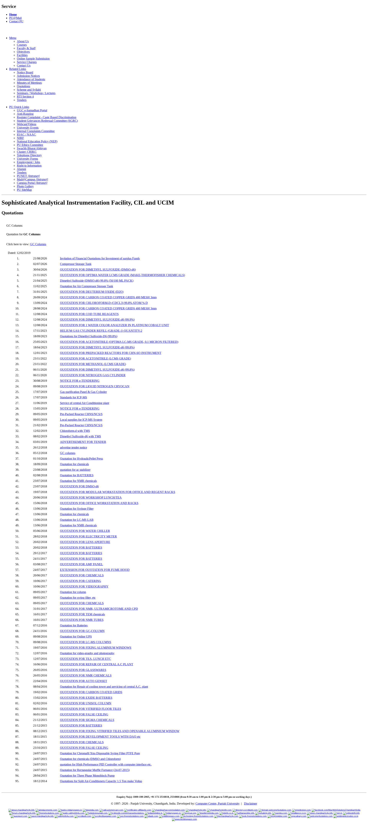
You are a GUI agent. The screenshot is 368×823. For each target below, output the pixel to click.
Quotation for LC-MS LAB (77, 519)
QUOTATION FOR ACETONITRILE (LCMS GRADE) (95, 358)
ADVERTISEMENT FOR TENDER (83, 442)
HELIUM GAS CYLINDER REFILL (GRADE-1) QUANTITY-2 (101, 330)
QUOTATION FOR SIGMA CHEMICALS (87, 720)
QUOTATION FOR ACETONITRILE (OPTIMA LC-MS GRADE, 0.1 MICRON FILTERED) (119, 341)
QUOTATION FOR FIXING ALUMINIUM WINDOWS (95, 647)
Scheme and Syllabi (29, 89)
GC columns (67, 453)
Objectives (23, 51)
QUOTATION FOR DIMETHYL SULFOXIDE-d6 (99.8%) (97, 347)
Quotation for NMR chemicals (78, 480)
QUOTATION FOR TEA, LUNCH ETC (85, 658)
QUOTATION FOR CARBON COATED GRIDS (91, 692)
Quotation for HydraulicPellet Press (81, 458)
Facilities (22, 55)
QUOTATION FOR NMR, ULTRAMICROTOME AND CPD (99, 608)
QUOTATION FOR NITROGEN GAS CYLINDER (93, 375)
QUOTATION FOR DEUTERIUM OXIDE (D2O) (91, 291)
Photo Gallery (25, 186)
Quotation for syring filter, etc (78, 597)
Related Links (17, 69)
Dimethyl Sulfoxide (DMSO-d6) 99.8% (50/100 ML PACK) (96, 280)
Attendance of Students (31, 79)
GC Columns (38, 244)
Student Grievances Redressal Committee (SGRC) (47, 120)
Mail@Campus (32, 179)
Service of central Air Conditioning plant (84, 403)
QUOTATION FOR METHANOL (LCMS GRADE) (93, 364)
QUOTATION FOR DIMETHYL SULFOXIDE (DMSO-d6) (98, 269)
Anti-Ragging (25, 113)
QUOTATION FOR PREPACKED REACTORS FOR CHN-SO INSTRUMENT (110, 353)
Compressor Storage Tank (75, 264)
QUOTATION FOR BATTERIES (81, 547)
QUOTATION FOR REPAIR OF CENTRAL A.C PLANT (96, 664)
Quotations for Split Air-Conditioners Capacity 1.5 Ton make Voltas (101, 781)
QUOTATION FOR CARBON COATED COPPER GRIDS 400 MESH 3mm (108, 297)
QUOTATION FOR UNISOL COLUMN (85, 703)
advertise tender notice (73, 447)
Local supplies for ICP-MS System (81, 419)
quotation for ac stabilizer (75, 469)
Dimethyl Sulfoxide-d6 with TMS (80, 436)
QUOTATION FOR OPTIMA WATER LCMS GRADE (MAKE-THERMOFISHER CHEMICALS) (122, 275)
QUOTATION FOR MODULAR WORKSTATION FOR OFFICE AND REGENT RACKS (117, 492)
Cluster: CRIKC (27, 151)
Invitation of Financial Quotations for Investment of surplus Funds (100, 258)
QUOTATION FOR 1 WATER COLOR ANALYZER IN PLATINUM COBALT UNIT (114, 325)
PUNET (28, 176)
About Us (23, 41)
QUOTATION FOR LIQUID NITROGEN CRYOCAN (94, 386)
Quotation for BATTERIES (77, 475)
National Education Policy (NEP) (37, 141)
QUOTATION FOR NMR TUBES (82, 619)
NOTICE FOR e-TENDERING (79, 380)
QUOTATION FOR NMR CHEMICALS (86, 675)
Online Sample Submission (33, 58)
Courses (22, 44)
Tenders (21, 100)
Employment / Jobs (28, 162)
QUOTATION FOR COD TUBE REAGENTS (89, 314)
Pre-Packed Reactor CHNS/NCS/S (81, 414)
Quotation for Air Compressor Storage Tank (86, 286)
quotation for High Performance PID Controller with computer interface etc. (106, 764)
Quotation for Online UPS (76, 636)
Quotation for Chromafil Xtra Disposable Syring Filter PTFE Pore (100, 753)
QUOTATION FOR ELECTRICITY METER (88, 536)
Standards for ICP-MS (73, 397)
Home (13, 14)
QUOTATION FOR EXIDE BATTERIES (86, 697)
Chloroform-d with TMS (75, 430)
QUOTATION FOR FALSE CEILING (84, 714)
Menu (12, 38)
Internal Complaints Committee (36, 131)
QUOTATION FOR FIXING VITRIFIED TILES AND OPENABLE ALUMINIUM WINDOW (119, 731)
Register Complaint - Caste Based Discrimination (46, 117)
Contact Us (23, 65)
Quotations (23, 86)
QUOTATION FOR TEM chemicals (82, 614)
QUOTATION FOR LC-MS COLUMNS (85, 642)
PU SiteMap (24, 189)
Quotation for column (73, 592)
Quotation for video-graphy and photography (87, 653)
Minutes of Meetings (29, 82)
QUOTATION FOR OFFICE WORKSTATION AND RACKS (99, 503)
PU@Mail (15, 18)
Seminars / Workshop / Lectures (36, 93)
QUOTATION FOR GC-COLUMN (82, 631)
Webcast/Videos (26, 124)
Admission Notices (28, 75)
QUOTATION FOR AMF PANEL (81, 564)
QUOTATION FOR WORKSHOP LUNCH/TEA (91, 497)
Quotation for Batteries (74, 625)
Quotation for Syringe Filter (77, 508)
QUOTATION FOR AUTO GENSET (83, 681)
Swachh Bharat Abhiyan (32, 148)
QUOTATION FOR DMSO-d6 (79, 486)
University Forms (27, 158)
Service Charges (27, 62)
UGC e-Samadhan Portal (32, 110)
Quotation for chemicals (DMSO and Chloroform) (90, 758)
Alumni (21, 169)
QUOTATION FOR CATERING (80, 581)
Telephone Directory (29, 155)
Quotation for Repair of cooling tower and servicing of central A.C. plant (104, 686)
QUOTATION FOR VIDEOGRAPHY (84, 586)
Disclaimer (250, 803)
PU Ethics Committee (30, 144)
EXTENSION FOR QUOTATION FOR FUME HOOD (95, 569)
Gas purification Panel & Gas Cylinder (83, 391)
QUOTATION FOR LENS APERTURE (85, 542)
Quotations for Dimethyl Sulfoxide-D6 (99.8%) (88, 336)
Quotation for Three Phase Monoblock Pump (87, 775)
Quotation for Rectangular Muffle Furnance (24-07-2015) (95, 770)
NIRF (20, 138)
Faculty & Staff (26, 48)
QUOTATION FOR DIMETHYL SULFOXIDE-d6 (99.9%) (97, 319)
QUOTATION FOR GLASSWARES (83, 670)
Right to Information (29, 165)
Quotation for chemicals (74, 464)
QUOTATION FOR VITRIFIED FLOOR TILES (90, 708)
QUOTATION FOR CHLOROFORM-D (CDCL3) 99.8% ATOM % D (104, 303)
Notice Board (25, 72)
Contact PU (16, 21)
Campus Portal (32, 182)
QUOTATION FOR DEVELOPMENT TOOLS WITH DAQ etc (100, 736)
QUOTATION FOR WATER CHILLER (85, 530)
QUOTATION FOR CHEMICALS (82, 575)
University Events (28, 127)
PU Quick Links (19, 107)
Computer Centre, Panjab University (218, 803)
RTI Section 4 (25, 96)
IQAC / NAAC (26, 134)
